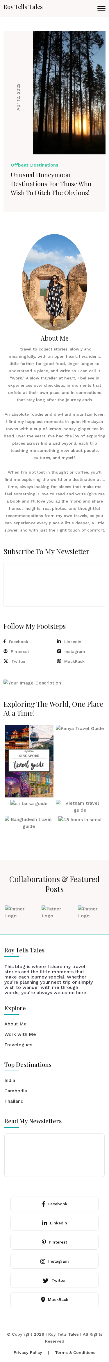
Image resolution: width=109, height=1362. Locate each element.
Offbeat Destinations (34, 165)
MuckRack (74, 661)
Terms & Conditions (75, 1352)
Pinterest (20, 651)
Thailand (14, 1101)
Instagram (75, 651)
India (9, 1080)
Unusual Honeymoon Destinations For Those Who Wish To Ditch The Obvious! (51, 183)
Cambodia (15, 1090)
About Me (15, 1024)
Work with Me (20, 1034)
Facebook (18, 641)
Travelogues (18, 1044)
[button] (101, 8)
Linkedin (72, 641)
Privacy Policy (28, 1352)
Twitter (18, 661)
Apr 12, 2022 (18, 96)
